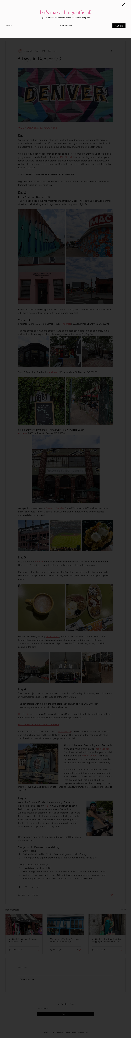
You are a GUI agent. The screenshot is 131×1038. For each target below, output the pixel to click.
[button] (124, 4)
